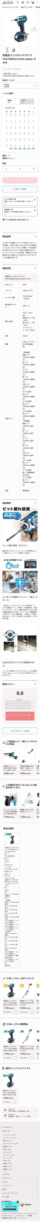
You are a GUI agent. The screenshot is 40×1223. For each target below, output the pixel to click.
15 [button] (33, 127)
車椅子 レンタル (7, 1140)
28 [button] (15, 114)
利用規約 (29, 1215)
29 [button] (20, 114)
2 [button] (6, 121)
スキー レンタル (7, 1158)
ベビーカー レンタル (8, 1155)
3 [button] (11, 121)
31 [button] (29, 114)
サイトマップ (21, 1218)
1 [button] (33, 114)
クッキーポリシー (20, 1215)
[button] (32, 2)
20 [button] (24, 133)
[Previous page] (30, 108)
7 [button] (28, 121)
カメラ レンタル (7, 1152)
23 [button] (7, 139)
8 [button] (33, 121)
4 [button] (15, 121)
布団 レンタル (7, 1149)
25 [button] (15, 139)
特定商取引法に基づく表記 (9, 1218)
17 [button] (11, 133)
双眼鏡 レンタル (7, 1169)
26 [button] (7, 114)
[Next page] (34, 108)
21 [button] (29, 133)
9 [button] (6, 127)
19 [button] (20, 133)
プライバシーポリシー (8, 1215)
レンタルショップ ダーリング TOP (10, 7)
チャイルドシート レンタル (10, 1143)
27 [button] (11, 114)
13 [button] (24, 127)
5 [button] (19, 121)
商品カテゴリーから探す (26, 7)
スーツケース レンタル (9, 1138)
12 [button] (20, 127)
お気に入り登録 (20, 189)
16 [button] (7, 133)
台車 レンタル (7, 1160)
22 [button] (33, 133)
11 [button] (15, 127)
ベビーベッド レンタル (9, 1135)
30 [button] (24, 114)
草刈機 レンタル (7, 1163)
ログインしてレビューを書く (20, 716)
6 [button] (24, 121)
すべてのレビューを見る (20, 731)
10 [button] (11, 127)
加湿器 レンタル (7, 1146)
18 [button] (15, 133)
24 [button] (11, 139)
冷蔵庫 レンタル (7, 1166)
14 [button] (29, 127)
